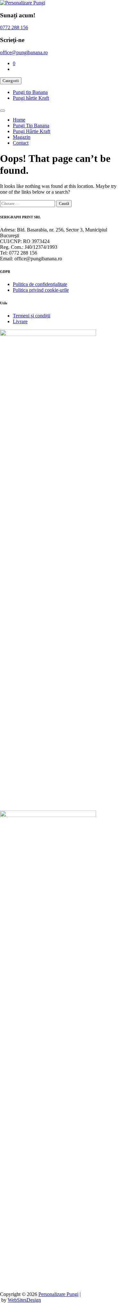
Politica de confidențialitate (40, 284)
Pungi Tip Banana (31, 125)
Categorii (11, 80)
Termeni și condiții (31, 315)
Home (19, 119)
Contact (20, 143)
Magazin (21, 137)
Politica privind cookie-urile (41, 290)
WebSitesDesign (24, 1300)
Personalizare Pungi (58, 1294)
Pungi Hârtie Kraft (31, 131)
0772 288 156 (14, 27)
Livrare (20, 321)
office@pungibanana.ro (24, 52)
